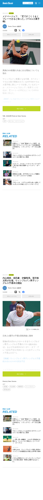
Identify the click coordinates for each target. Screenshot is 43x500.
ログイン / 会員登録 (28, 3)
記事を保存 (31, 34)
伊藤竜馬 (20, 386)
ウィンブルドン (29, 386)
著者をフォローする (11, 34)
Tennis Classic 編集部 (14, 26)
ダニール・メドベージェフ (16, 121)
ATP (5, 121)
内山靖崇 (12, 386)
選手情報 (11, 13)
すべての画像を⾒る (34, 329)
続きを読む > (21, 108)
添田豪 (5, 386)
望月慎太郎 (7, 389)
